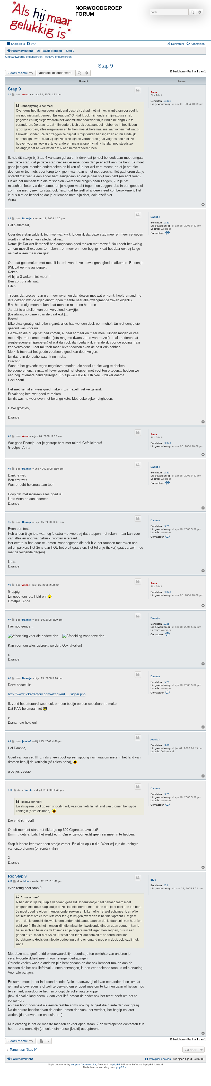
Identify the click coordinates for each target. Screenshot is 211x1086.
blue (153, 879)
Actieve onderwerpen (58, 56)
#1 (9, 94)
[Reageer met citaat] (138, 90)
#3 (9, 436)
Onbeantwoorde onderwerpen (23, 56)
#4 (9, 468)
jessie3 (155, 739)
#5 (9, 522)
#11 (10, 881)
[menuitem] (31, 44)
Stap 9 (105, 66)
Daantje (155, 216)
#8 (9, 678)
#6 (9, 584)
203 (165, 885)
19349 (167, 100)
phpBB (116, 1064)
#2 (9, 218)
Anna (154, 92)
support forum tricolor (83, 1064)
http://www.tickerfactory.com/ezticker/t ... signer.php (46, 694)
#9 (9, 741)
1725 (166, 222)
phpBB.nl (121, 1067)
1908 (166, 745)
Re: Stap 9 (17, 876)
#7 (9, 619)
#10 (10, 790)
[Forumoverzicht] (40, 20)
